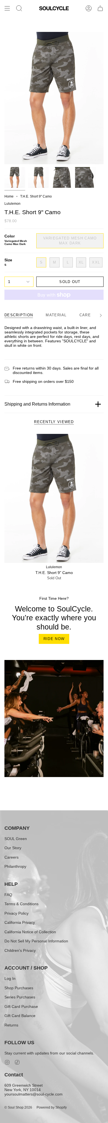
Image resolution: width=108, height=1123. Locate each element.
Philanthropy (15, 866)
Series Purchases (19, 997)
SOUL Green (15, 838)
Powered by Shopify (52, 1107)
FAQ (8, 894)
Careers (11, 857)
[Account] (88, 8)
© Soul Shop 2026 (18, 1107)
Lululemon (12, 204)
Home (9, 196)
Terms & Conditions (21, 904)
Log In (10, 978)
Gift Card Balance (19, 1015)
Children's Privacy (20, 950)
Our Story (12, 848)
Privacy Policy (16, 913)
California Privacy (19, 922)
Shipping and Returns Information (37, 404)
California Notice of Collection (30, 932)
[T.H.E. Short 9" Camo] (54, 498)
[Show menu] (7, 8)
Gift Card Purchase (21, 1006)
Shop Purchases (18, 988)
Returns (11, 1025)
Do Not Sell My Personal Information (36, 941)
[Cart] (100, 8)
